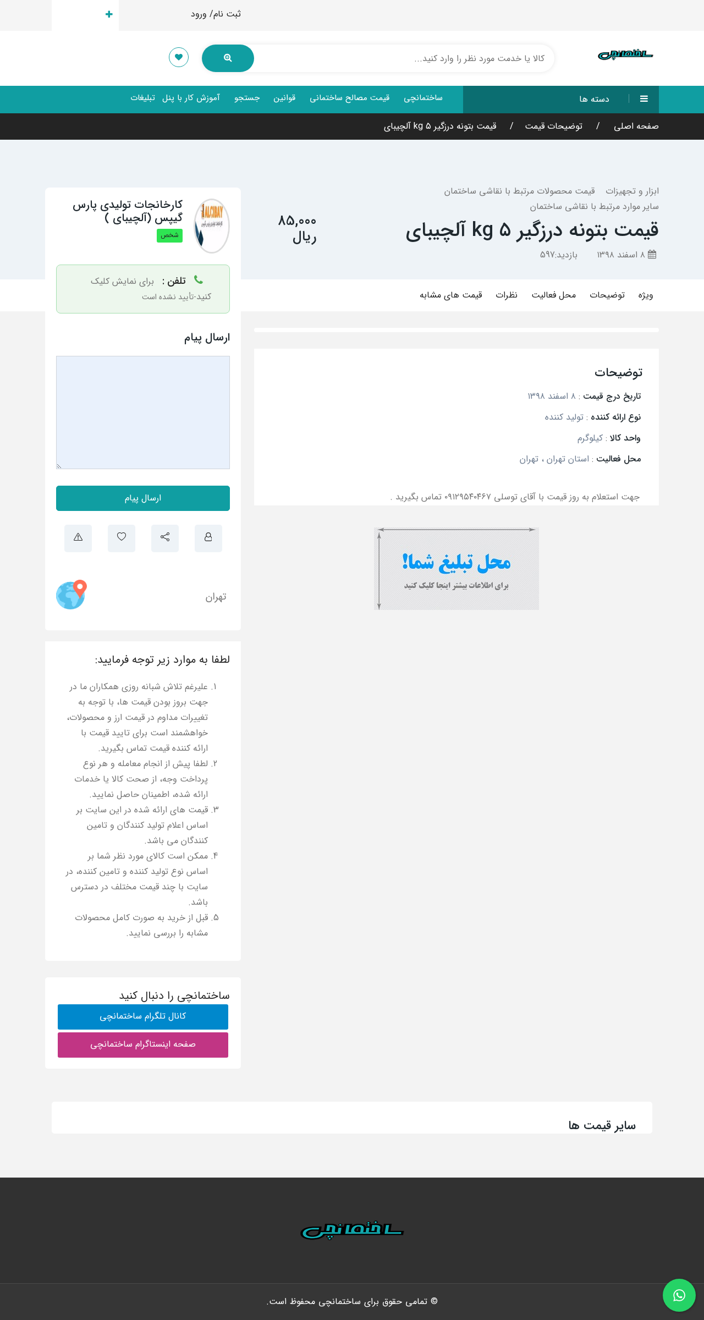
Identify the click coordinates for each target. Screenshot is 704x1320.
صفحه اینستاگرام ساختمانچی (143, 1044)
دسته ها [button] (594, 99)
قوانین (284, 98)
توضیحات (607, 295)
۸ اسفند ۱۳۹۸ (622, 255)
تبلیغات (142, 98)
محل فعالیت (553, 295)
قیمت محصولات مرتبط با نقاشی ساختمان (519, 191)
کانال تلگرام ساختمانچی (143, 1016)
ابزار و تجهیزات (632, 191)
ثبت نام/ (225, 14)
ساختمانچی (423, 98)
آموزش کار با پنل (191, 98)
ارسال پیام (143, 498)
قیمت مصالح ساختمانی (349, 98)
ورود (199, 14)
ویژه (646, 295)
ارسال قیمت (79, 15)
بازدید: (559, 255)
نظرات (507, 295)
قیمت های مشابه (451, 295)
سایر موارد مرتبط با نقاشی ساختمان (594, 206)
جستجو (247, 98)
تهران (216, 596)
